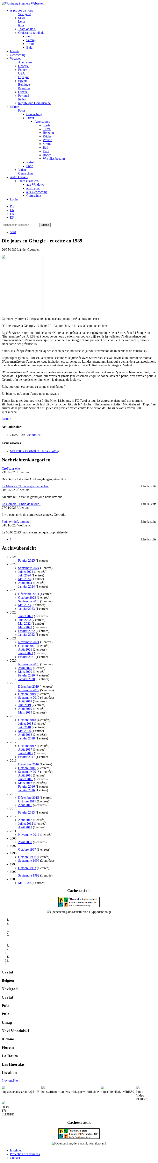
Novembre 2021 (28, 642)
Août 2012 (25, 820)
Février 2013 (26, 812)
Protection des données (25, 1154)
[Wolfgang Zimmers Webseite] (22, 3)
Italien (22, 99)
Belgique (24, 84)
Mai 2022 (24, 623)
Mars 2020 (25, 671)
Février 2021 (26, 657)
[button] (7, 1080)
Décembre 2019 (28, 686)
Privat (30, 118)
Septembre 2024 (28, 568)
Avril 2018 (25, 734)
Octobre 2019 (27, 694)
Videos (22, 169)
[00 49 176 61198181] (8, 1103)
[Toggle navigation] (44, 4)
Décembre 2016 (28, 764)
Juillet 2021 (25, 653)
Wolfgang (24, 14)
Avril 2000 (25, 842)
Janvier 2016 (26, 790)
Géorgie (23, 66)
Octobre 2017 (27, 745)
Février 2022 (26, 631)
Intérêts (14, 51)
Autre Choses (19, 177)
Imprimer (16, 1150)
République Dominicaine (34, 103)
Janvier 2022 (26, 634)
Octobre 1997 (27, 849)
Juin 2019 (24, 705)
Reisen (30, 162)
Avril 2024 (25, 582)
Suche (45, 224)
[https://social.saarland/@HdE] (20, 1088)
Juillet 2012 (25, 823)
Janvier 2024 (26, 586)
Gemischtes (25, 173)
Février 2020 (26, 675)
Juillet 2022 (25, 616)
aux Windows (35, 184)
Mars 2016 (25, 783)
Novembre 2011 (28, 834)
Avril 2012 (25, 827)
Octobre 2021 (27, 645)
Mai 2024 (24, 579)
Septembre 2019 (28, 697)
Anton (30, 43)
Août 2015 (25, 805)
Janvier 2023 (26, 608)
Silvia (22, 18)
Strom (47, 144)
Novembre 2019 (28, 690)
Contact (15, 1158)
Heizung (48, 132)
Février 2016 (26, 786)
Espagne (23, 77)
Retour (6, 418)
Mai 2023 (24, 605)
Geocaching (18, 55)
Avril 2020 (25, 668)
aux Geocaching (37, 192)
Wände (47, 140)
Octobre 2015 (27, 801)
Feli (28, 36)
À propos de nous (21, 10)
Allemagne (25, 62)
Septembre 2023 (28, 601)
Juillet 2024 (25, 571)
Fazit (46, 151)
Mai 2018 (24, 731)
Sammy (31, 40)
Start (13, 232)
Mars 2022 (25, 627)
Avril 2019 (25, 708)
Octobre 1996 (27, 857)
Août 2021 (25, 649)
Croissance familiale (31, 32)
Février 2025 (26, 560)
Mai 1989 (24, 883)
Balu (29, 47)
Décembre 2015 (28, 797)
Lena (21, 21)
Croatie (23, 92)
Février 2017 (26, 757)
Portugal (23, 95)
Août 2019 (25, 701)
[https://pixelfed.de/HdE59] (117, 1088)
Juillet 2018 (25, 723)
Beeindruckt (33, 435)
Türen (47, 129)
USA (21, 73)
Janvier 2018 (26, 738)
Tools (46, 125)
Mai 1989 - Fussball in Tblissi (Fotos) (34, 451)
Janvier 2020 (26, 679)
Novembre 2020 (28, 664)
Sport (29, 166)
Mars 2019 (25, 712)
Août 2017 (25, 749)
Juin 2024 (24, 575)
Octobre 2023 (27, 597)
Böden (47, 155)
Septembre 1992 (28, 875)
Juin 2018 (24, 727)
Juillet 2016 (25, 779)
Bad (45, 147)
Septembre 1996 (28, 860)
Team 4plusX (27, 29)
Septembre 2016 (28, 771)
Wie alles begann (54, 158)
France (22, 69)
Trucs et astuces (28, 181)
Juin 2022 (24, 620)
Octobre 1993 (27, 868)
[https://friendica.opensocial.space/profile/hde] (70, 1088)
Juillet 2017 (25, 753)
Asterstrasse (42, 121)
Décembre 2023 (28, 594)
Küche (47, 136)
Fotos (21, 110)
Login (14, 199)
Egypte (22, 81)
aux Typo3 (33, 188)
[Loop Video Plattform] (142, 1088)
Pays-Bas (24, 88)
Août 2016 (25, 775)
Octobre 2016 (27, 768)
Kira (21, 25)
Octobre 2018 (27, 720)
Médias (14, 106)
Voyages (15, 58)
